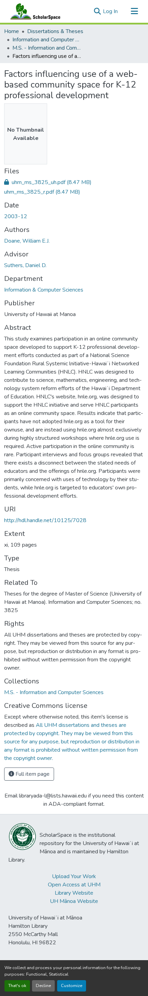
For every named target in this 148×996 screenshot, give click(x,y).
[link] (74, 182)
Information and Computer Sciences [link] (46, 39)
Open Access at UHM (74, 884)
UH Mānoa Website (74, 901)
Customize (71, 986)
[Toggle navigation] (134, 11)
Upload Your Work (74, 876)
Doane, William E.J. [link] (27, 241)
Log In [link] (110, 11)
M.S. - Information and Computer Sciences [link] (46, 48)
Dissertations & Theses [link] (55, 31)
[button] (33, 11)
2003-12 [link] (15, 216)
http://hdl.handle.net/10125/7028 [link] (45, 520)
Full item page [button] (32, 774)
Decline (43, 986)
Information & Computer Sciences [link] (43, 290)
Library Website (74, 893)
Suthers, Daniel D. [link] (25, 265)
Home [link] (11, 31)
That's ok (17, 986)
